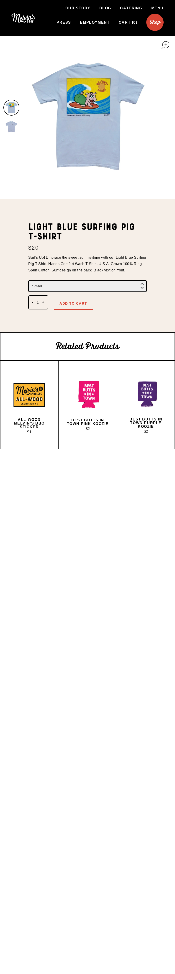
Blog (105, 8)
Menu (157, 8)
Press (64, 22)
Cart (127, 22)
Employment (95, 22)
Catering (131, 8)
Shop (155, 22)
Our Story (77, 8)
